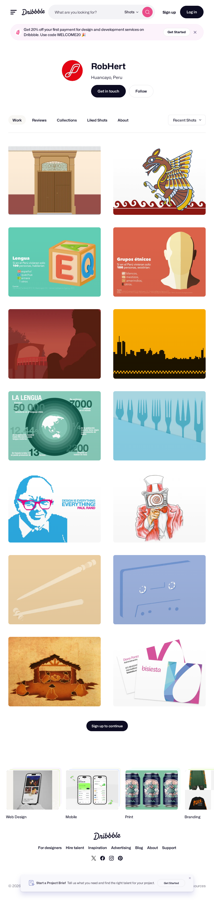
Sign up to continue (107, 726)
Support (169, 847)
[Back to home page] (33, 12)
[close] (195, 32)
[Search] (147, 12)
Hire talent (75, 847)
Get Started (177, 32)
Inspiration (97, 847)
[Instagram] (111, 858)
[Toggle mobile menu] (13, 12)
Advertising (121, 847)
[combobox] (85, 12)
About (152, 847)
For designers (50, 847)
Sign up (169, 12)
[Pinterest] (120, 858)
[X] (93, 858)
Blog (139, 847)
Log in (192, 12)
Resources (197, 886)
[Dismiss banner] (190, 878)
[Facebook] (102, 858)
